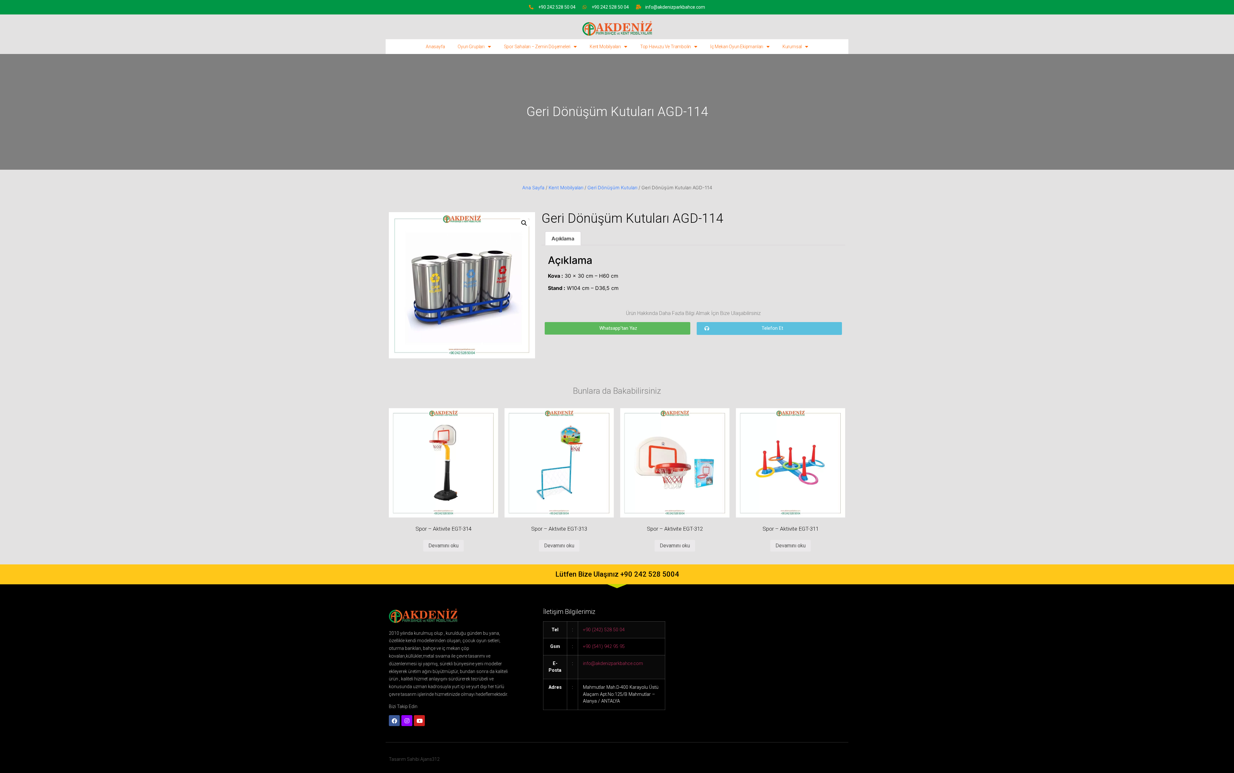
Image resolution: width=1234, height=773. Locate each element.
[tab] (563, 238)
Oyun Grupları (471, 46)
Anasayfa (435, 46)
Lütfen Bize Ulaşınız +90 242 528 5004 (617, 574)
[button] (617, 328)
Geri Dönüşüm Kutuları (612, 188)
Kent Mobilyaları (605, 46)
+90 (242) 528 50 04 (604, 630)
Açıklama (562, 238)
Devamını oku (443, 546)
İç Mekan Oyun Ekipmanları (736, 46)
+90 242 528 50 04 (557, 7)
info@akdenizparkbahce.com (675, 7)
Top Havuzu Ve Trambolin (665, 46)
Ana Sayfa (533, 188)
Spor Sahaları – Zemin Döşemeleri (537, 46)
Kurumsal (792, 46)
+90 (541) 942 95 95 (604, 646)
